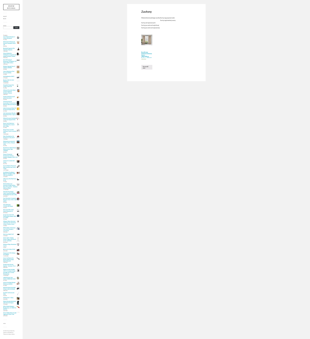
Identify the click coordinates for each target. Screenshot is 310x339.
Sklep (5, 16)
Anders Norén (11, 334)
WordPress (10, 332)
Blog (4, 18)
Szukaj (4, 25)
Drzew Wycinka (11, 7)
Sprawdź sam (145, 67)
